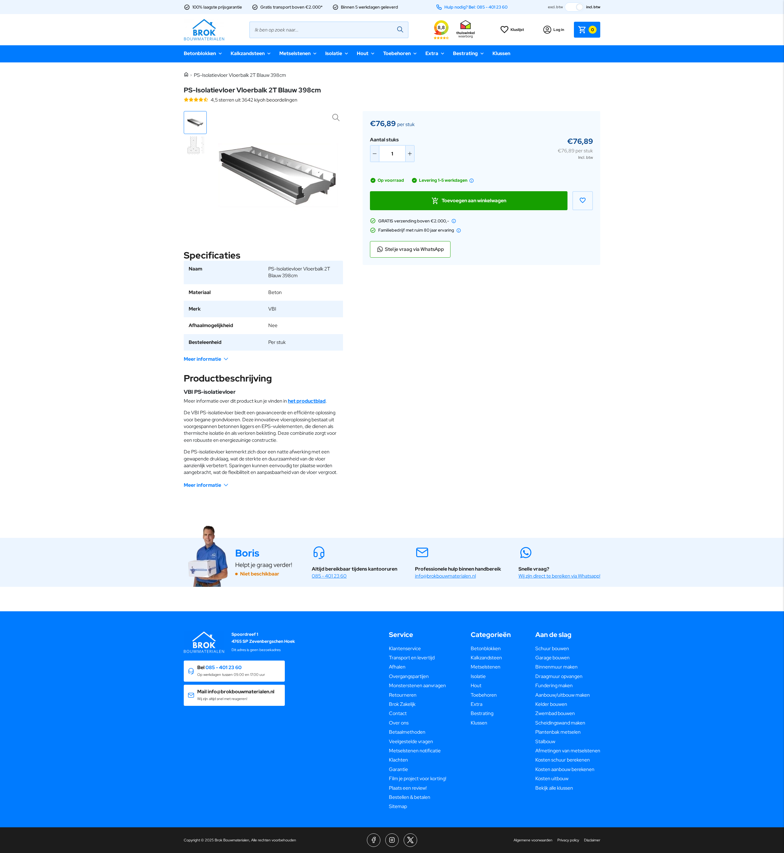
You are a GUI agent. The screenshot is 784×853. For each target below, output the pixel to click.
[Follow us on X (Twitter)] (410, 840)
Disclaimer (592, 840)
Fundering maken (554, 685)
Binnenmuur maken (556, 667)
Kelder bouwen (551, 704)
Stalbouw (545, 741)
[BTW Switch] (574, 7)
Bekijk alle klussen (554, 788)
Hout (362, 53)
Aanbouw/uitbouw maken (562, 695)
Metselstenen (295, 53)
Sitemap (398, 806)
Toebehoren (397, 53)
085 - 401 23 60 (329, 576)
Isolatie (333, 53)
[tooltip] (471, 180)
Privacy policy (568, 840)
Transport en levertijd (412, 657)
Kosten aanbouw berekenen (564, 769)
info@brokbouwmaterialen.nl (445, 576)
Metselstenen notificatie (415, 750)
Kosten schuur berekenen (562, 760)
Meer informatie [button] (202, 359)
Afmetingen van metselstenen (567, 750)
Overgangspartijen (409, 676)
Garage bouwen (552, 657)
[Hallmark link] (465, 29)
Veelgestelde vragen (411, 741)
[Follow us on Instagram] (392, 840)
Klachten (398, 760)
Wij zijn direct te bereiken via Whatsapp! (559, 576)
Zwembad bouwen (555, 713)
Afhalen (397, 667)
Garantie (398, 769)
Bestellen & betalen (409, 797)
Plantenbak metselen (558, 732)
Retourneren (403, 695)
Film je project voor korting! (417, 778)
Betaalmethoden (407, 732)
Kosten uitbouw (551, 778)
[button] (195, 122)
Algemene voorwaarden (533, 840)
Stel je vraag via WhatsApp (414, 249)
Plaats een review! (408, 788)
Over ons (399, 723)
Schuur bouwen (552, 648)
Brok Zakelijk (402, 704)
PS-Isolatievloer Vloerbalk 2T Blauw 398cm (240, 75)
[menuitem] (417, 648)
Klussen (501, 53)
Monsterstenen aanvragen (417, 685)
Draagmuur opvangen (558, 676)
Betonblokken (200, 53)
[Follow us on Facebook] (373, 840)
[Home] (186, 75)
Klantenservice (405, 648)
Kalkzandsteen (248, 53)
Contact (398, 713)
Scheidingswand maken (560, 723)
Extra (431, 53)
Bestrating (465, 53)
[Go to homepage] (204, 29)
